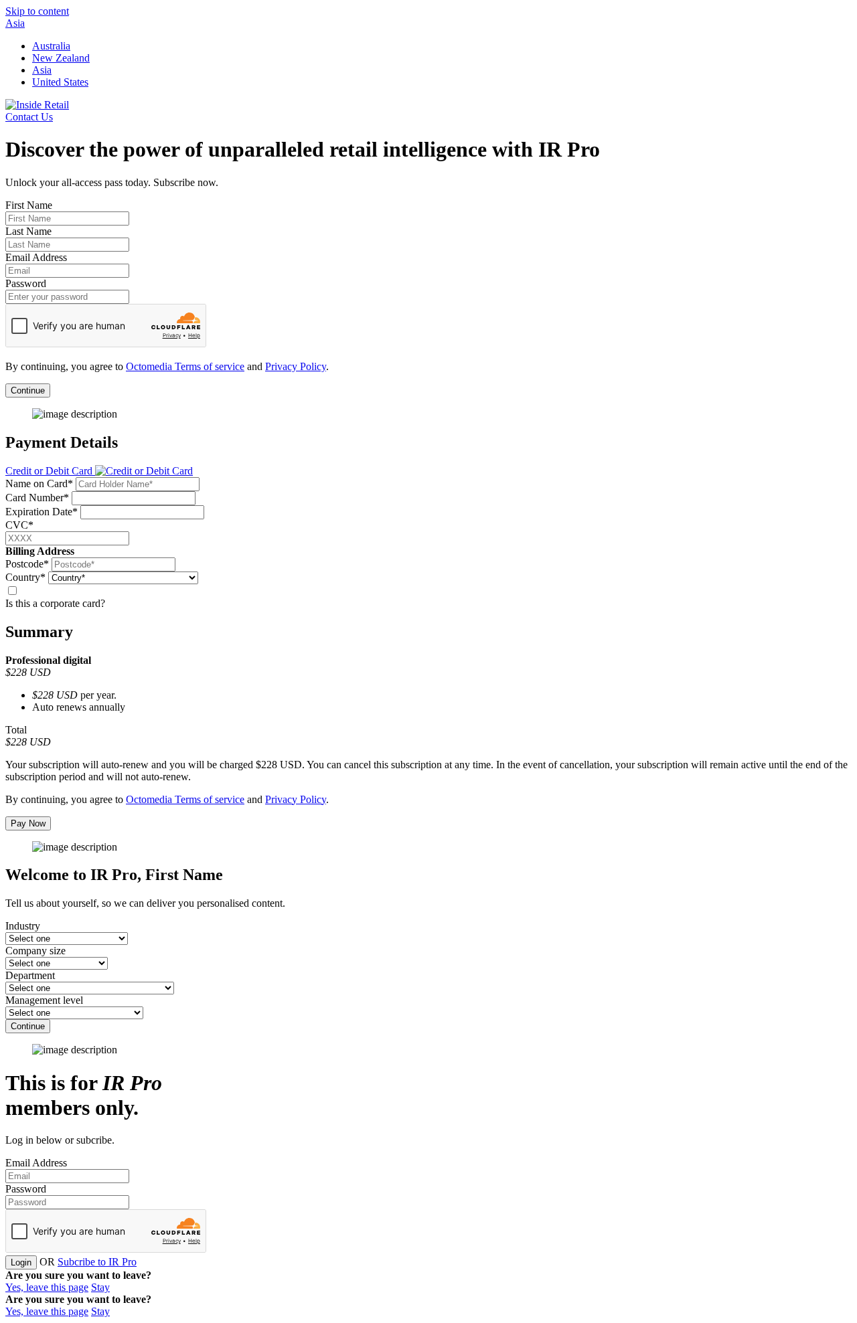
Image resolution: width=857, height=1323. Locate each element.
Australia (51, 46)
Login (21, 1262)
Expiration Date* (41, 511)
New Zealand (61, 58)
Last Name (28, 231)
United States (60, 82)
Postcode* (27, 563)
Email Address (36, 257)
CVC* (19, 525)
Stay (100, 1287)
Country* (25, 577)
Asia (15, 23)
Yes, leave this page (46, 1287)
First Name (28, 205)
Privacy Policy (295, 366)
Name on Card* (39, 483)
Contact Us (29, 116)
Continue (28, 390)
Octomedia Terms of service (185, 366)
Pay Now (28, 823)
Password (25, 283)
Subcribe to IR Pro (97, 1261)
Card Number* (37, 497)
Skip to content (37, 11)
